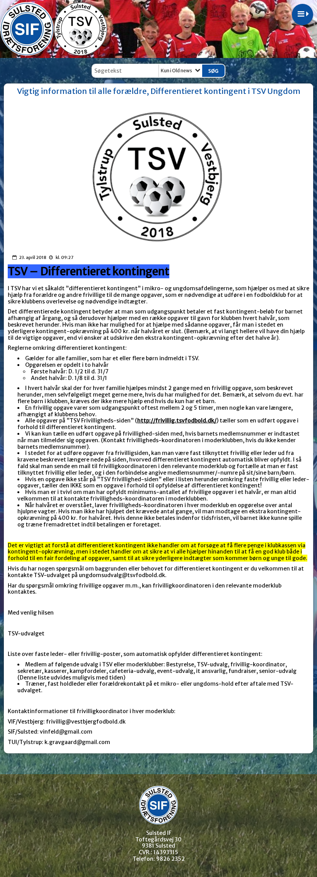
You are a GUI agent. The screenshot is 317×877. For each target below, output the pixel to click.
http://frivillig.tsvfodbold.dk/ (176, 420)
